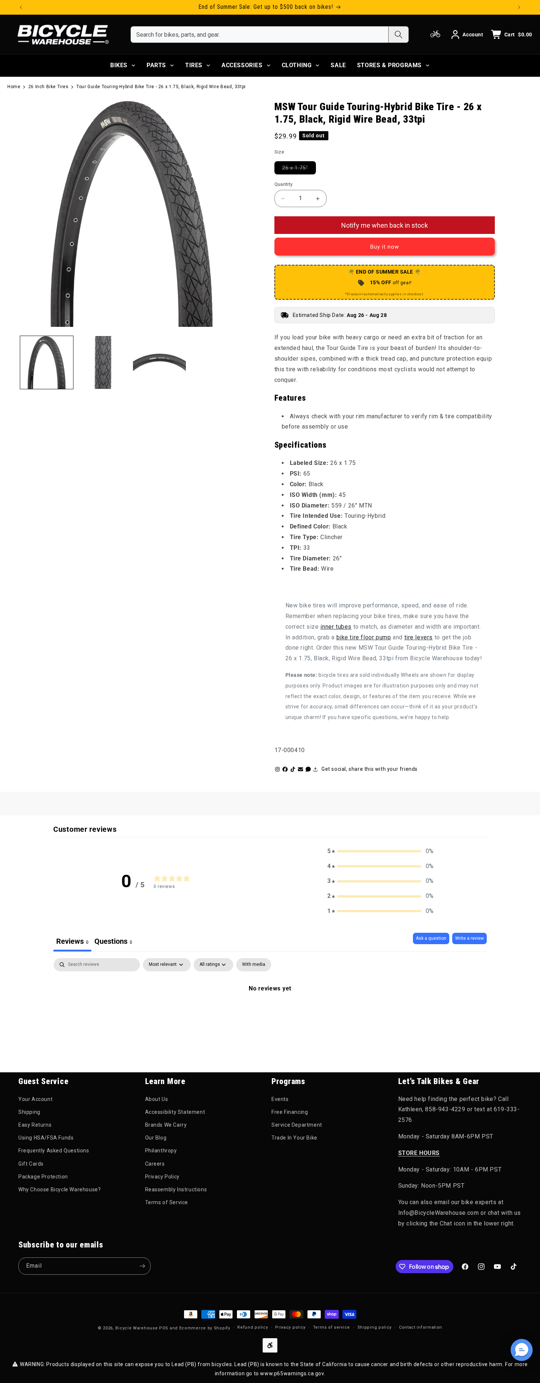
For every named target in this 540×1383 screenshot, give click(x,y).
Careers (155, 1164)
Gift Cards (31, 1164)
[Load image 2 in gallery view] (103, 362)
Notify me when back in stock (384, 225)
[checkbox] (253, 964)
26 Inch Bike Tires (48, 86)
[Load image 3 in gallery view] (159, 362)
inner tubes (336, 626)
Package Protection (43, 1177)
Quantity (283, 184)
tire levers (418, 637)
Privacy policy (290, 1327)
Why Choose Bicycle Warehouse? (59, 1189)
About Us (156, 1099)
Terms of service (331, 1327)
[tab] (113, 942)
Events (280, 1099)
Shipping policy (374, 1327)
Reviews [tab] (72, 941)
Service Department (296, 1125)
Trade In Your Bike (294, 1138)
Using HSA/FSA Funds (45, 1138)
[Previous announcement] (21, 7)
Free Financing (289, 1112)
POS (163, 1328)
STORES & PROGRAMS (389, 65)
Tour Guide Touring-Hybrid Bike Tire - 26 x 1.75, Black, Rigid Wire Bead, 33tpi (161, 86)
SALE (338, 65)
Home (13, 86)
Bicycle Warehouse (136, 1328)
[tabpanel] (270, 1013)
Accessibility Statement (175, 1112)
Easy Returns (34, 1125)
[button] (380, 851)
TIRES (193, 65)
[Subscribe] (142, 1266)
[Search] (398, 34)
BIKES (118, 65)
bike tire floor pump (363, 637)
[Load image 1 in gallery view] (46, 362)
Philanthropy (161, 1150)
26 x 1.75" (299, 168)
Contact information (420, 1327)
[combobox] (259, 34)
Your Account (35, 1099)
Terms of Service (166, 1202)
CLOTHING (297, 65)
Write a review (469, 938)
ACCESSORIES (242, 65)
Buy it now (384, 246)
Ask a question (431, 938)
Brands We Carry (166, 1125)
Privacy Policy (162, 1177)
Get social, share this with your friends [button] (369, 769)
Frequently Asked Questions (53, 1150)
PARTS (156, 65)
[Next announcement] (519, 7)
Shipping (29, 1112)
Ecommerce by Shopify (204, 1328)
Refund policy (252, 1327)
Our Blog (156, 1138)
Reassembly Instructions (176, 1189)
